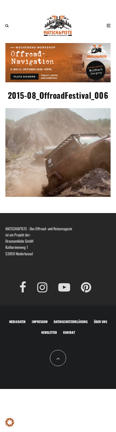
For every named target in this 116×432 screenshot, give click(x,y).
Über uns (100, 321)
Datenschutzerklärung (71, 321)
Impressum (39, 321)
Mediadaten (17, 321)
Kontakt (69, 332)
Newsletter (49, 332)
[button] (9, 422)
